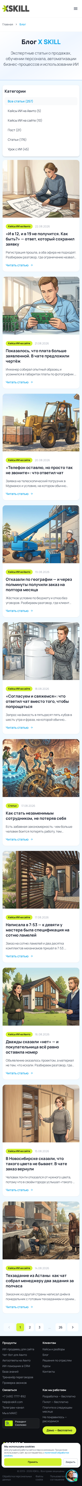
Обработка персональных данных (17, 1478)
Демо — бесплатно (59, 1430)
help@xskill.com (12, 1402)
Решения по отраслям (57, 1360)
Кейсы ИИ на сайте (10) (25, 120)
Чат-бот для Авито (14, 1355)
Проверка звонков (14, 1383)
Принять (33, 1462)
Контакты (49, 1371)
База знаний (10, 1371)
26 (60, 1327)
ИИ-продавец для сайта (18, 1349)
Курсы (46, 1366)
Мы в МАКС (9, 1413)
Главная (7, 24)
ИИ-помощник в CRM (16, 1366)
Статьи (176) (17, 139)
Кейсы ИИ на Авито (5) (24, 111)
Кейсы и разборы (54, 1349)
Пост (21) (14, 130)
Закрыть (70, 1462)
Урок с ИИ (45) (18, 149)
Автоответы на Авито (16, 1360)
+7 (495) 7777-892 (14, 1396)
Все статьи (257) (20, 101)
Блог (46, 1355)
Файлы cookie (39, 1478)
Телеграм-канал (13, 1407)
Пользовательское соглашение (60, 1478)
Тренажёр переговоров (17, 1377)
